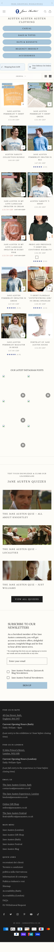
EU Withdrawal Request (14, 905)
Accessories (27, 55)
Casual (27, 28)
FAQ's (5, 900)
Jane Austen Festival (12, 844)
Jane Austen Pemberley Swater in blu (40, 157)
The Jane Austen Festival (14, 813)
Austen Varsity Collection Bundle (14, 155)
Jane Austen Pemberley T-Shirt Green (40, 114)
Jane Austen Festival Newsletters (27, 677)
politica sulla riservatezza (15, 871)
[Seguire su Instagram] (17, 914)
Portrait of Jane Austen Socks (40, 343)
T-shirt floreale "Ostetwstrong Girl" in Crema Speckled (40, 298)
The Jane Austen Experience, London (21, 793)
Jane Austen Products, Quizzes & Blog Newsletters (28, 671)
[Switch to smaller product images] (50, 76)
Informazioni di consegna (15, 876)
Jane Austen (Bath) (12, 839)
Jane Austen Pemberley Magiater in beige (13, 344)
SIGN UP (27, 685)
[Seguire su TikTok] (38, 914)
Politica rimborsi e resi (14, 881)
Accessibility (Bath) (12, 891)
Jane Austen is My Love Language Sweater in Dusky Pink (14, 248)
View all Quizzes (27, 599)
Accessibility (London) (13, 895)
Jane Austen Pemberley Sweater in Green (13, 298)
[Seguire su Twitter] (10, 914)
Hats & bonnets (27, 42)
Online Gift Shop (11, 804)
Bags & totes (27, 35)
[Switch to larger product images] (46, 76)
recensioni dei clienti (13, 862)
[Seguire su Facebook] (4, 914)
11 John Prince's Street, (14, 750)
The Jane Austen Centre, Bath (17, 784)
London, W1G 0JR (11, 753)
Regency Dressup (27, 49)
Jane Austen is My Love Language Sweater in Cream (14, 203)
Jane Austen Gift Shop (13, 834)
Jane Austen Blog (11, 849)
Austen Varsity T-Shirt (40, 202)
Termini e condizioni (13, 867)
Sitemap (7, 886)
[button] (14, 387)
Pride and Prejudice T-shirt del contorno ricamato (40, 247)
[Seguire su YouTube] (31, 914)
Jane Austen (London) (13, 830)
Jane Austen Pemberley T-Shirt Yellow (14, 114)
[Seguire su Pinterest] (24, 914)
